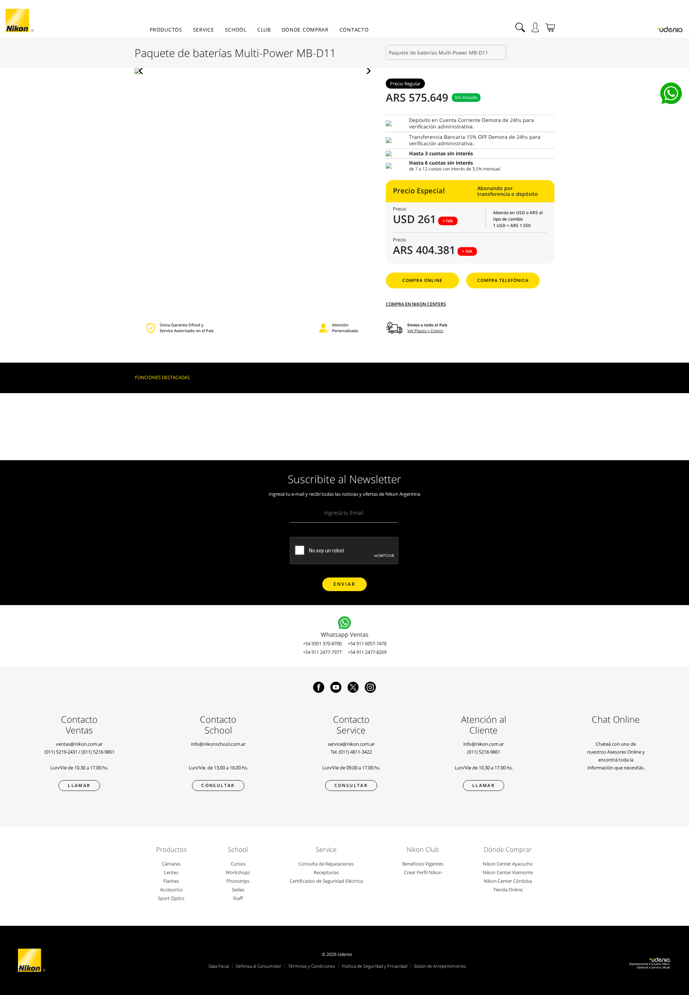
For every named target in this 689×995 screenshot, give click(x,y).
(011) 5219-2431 (61, 752)
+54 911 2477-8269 (367, 652)
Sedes (238, 889)
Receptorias (326, 872)
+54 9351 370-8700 (322, 643)
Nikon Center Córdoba (508, 881)
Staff (238, 898)
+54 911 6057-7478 (367, 643)
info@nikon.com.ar (483, 744)
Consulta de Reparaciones (326, 863)
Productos (166, 29)
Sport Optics (171, 898)
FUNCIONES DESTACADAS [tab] (162, 377)
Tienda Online (507, 889)
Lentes (171, 872)
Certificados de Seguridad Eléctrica (326, 881)
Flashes (171, 881)
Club (264, 29)
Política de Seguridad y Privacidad (374, 966)
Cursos (238, 863)
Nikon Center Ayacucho (508, 863)
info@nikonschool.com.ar (218, 744)
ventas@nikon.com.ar (79, 744)
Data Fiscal (218, 966)
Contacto (354, 29)
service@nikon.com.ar (351, 744)
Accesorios (171, 889)
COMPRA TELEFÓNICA (503, 280)
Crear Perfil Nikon (423, 872)
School (236, 29)
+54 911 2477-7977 (322, 652)
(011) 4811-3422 (355, 752)
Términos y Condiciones (311, 966)
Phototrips (237, 881)
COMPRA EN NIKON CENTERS (416, 304)
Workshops (238, 872)
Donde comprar (305, 29)
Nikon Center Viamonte (508, 872)
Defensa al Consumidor (258, 966)
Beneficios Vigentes (423, 863)
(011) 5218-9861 (97, 752)
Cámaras (171, 863)
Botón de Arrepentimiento (440, 966)
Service (203, 29)
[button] (143, 71)
